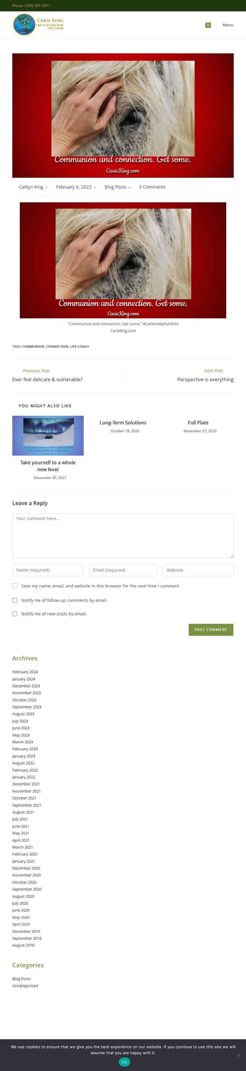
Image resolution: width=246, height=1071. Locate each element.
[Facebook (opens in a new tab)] (211, 6)
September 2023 (26, 707)
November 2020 (26, 875)
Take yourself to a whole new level (48, 465)
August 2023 (23, 713)
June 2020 (20, 910)
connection (57, 346)
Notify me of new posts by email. (54, 614)
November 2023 (26, 692)
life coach (79, 346)
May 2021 (20, 833)
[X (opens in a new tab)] (204, 6)
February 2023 (25, 748)
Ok (124, 1062)
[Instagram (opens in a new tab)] (218, 6)
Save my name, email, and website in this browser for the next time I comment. (100, 586)
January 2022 (23, 777)
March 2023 (22, 742)
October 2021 (24, 798)
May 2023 (20, 735)
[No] (239, 1055)
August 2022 (23, 763)
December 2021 (26, 784)
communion (33, 346)
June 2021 (20, 826)
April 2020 (21, 924)
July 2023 (20, 721)
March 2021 (22, 847)
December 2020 (26, 868)
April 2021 (21, 840)
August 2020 (23, 896)
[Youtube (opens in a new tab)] (231, 6)
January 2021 (23, 861)
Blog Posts (115, 187)
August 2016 (23, 945)
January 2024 (23, 679)
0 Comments (152, 187)
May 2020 (20, 917)
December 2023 (26, 686)
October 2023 (24, 700)
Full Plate (198, 422)
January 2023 (23, 756)
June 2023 (20, 727)
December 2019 (26, 931)
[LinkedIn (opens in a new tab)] (225, 6)
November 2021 (26, 791)
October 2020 (24, 882)
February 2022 (25, 770)
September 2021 (26, 805)
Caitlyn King (31, 187)
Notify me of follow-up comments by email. (64, 600)
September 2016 (26, 938)
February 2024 (25, 671)
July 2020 (20, 903)
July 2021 (20, 819)
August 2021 (23, 812)
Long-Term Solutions (123, 422)
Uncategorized (25, 985)
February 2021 (25, 854)
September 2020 (26, 889)
